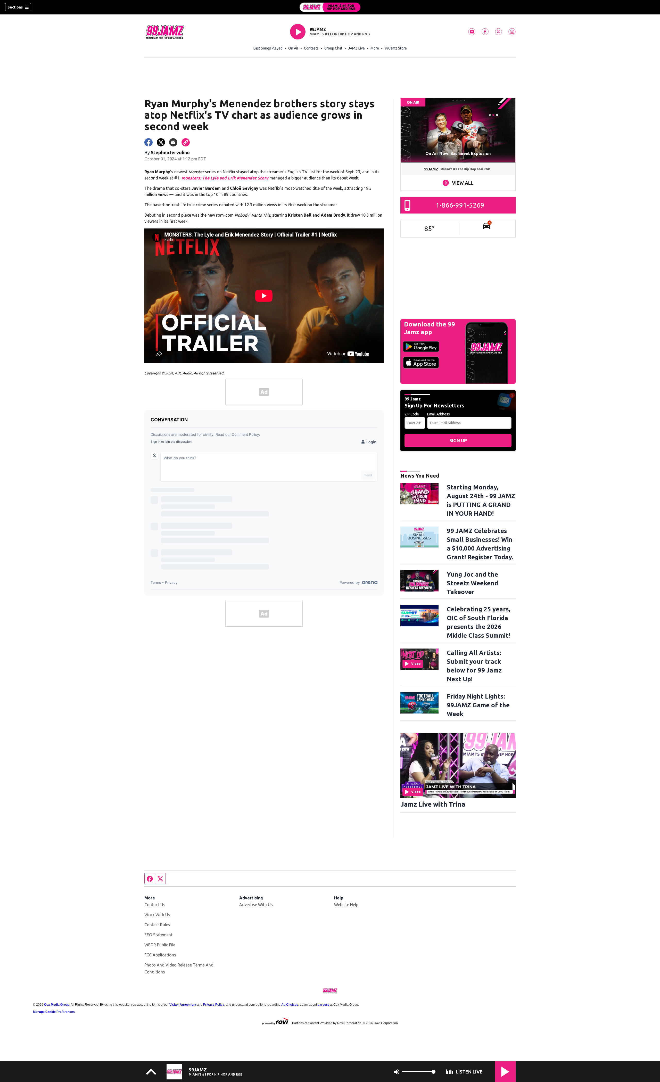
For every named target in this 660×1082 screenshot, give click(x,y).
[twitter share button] (161, 142)
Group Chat (333, 48)
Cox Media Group (56, 1004)
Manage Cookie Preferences (54, 1012)
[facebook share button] (148, 142)
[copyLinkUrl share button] (186, 142)
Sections (15, 7)
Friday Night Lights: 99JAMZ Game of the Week (478, 705)
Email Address (438, 414)
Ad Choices (289, 1004)
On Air (293, 48)
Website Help (346, 904)
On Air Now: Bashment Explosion (458, 153)
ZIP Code (412, 414)
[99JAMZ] (330, 7)
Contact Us (154, 904)
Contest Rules (157, 924)
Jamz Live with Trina (432, 804)
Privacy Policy (213, 1004)
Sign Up (458, 440)
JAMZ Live (356, 48)
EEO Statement (158, 934)
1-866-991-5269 (460, 205)
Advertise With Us (256, 904)
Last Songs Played (268, 48)
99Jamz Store (396, 48)
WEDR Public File (159, 944)
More (374, 48)
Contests (311, 48)
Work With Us (157, 914)
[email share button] (173, 142)
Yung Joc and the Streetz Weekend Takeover (472, 583)
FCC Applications (160, 955)
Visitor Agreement (182, 1004)
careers (323, 1004)
